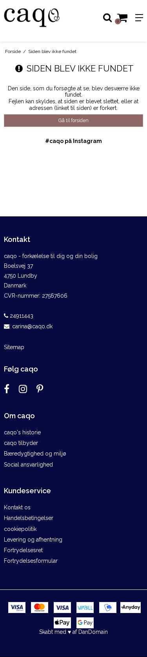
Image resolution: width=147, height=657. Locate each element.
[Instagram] (23, 389)
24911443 (20, 316)
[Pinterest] (39, 389)
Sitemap (14, 347)
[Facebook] (6, 389)
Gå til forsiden (73, 120)
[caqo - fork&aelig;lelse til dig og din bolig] (37, 17)
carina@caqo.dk (32, 326)
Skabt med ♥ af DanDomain (73, 632)
